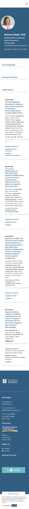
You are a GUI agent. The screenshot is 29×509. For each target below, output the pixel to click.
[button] (27, 4)
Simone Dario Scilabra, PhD (13, 134)
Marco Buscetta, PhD (11, 330)
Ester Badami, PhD (17, 334)
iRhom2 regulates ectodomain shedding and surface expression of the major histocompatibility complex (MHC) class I (14, 107)
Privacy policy (6, 440)
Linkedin (6, 448)
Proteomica (8, 151)
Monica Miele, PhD (10, 126)
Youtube (7, 451)
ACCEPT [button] (14, 505)
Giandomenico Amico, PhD (13, 124)
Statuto (4, 435)
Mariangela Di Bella (10, 199)
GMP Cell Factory (20, 49)
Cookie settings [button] (6, 505)
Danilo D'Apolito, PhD (17, 122)
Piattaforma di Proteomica (12, 155)
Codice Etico (6, 437)
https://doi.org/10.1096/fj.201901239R (16, 343)
